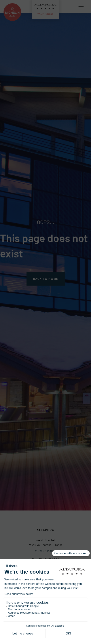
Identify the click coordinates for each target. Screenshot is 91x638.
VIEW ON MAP (44, 550)
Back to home (45, 279)
